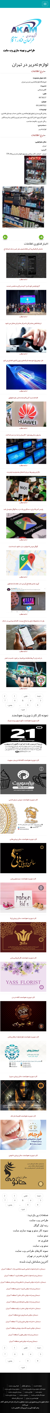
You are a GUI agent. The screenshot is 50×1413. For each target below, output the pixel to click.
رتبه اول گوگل (26, 1385)
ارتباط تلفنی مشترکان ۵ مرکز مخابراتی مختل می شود (23, 323)
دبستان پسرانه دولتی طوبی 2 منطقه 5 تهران (23, 1334)
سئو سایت (38, 1392)
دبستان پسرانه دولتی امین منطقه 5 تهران (23, 1341)
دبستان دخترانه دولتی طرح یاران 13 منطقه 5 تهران (23, 1321)
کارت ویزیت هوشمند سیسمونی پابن (23, 878)
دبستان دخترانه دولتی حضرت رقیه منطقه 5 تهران (23, 1308)
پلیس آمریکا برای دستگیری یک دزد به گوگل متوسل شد (23, 509)
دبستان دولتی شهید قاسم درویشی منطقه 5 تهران (23, 1328)
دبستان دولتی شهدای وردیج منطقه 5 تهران (23, 1315)
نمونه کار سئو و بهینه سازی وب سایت (34, 1389)
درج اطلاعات (37, 71)
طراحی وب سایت (14, 1385)
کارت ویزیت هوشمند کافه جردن (23, 997)
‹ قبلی (26, 696)
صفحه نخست (38, 1385)
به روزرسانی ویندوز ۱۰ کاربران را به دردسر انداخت (23, 435)
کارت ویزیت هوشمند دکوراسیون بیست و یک (23, 720)
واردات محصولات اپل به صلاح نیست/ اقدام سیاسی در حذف (23, 621)
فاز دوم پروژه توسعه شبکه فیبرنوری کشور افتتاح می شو (23, 360)
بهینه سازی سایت (10, 1395)
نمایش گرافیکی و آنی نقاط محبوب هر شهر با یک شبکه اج (23, 249)
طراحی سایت (28, 1392)
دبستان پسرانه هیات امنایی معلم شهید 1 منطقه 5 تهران (23, 1275)
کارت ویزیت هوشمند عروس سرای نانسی (23, 799)
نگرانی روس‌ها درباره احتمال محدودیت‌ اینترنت (23, 472)
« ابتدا (39, 696)
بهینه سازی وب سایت (14, 1392)
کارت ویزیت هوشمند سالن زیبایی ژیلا (23, 918)
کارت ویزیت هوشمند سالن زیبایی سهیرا (23, 1076)
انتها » (23, 709)
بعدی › (9, 705)
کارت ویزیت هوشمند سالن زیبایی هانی (23, 839)
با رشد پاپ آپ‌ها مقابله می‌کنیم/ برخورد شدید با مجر (23, 658)
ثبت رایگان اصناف (17, 1398)
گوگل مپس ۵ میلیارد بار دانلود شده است (23, 546)
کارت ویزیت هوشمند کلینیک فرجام (23, 1116)
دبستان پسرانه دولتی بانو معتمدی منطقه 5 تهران (23, 1302)
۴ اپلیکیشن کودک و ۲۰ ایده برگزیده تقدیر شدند (23, 286)
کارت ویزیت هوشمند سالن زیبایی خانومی (23, 1155)
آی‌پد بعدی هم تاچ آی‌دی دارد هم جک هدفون (23, 583)
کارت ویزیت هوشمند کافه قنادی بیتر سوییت (23, 760)
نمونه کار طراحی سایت (38, 1395)
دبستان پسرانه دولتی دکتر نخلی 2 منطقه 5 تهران (23, 1295)
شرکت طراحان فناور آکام (9, 1402)
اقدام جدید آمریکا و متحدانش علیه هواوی (23, 397)
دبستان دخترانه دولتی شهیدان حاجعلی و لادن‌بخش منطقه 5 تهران (23, 1282)
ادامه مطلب (23, 279)
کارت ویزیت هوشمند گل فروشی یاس (23, 958)
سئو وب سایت (23, 1395)
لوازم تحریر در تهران (32, 1398)
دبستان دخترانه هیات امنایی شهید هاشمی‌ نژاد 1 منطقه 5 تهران (23, 1269)
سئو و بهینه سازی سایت (12, 1389)
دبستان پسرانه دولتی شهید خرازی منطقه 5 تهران (23, 1288)
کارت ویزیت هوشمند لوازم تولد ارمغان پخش (23, 1037)
